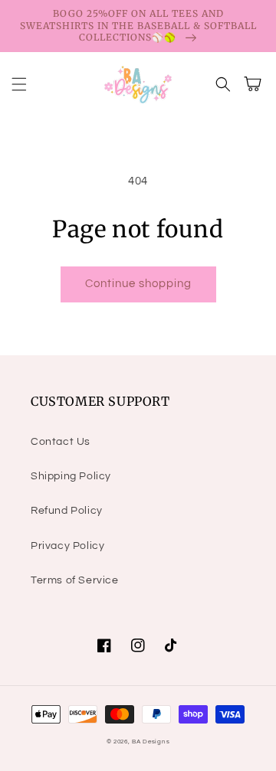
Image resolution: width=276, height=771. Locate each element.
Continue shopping (138, 283)
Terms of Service (75, 580)
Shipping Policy (71, 476)
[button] (19, 84)
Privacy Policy (67, 546)
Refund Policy (67, 510)
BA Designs (150, 741)
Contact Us (60, 441)
